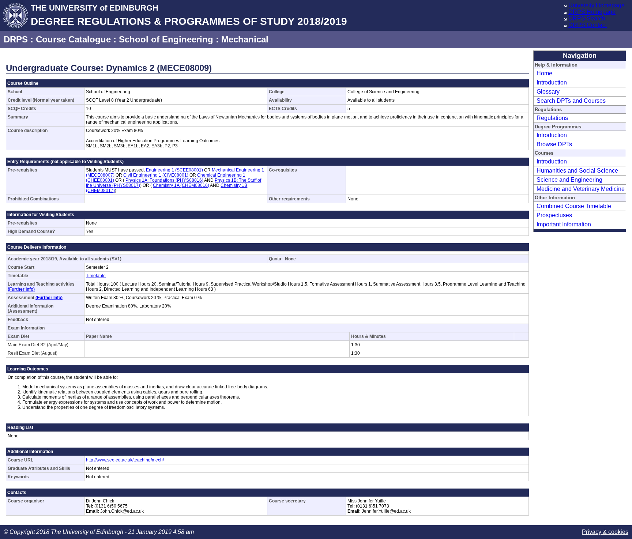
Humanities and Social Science (577, 170)
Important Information (564, 224)
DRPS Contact (587, 25)
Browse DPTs (554, 144)
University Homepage (596, 5)
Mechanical (244, 39)
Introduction (552, 82)
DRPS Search (586, 18)
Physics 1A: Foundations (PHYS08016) (164, 180)
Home (544, 73)
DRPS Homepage (592, 12)
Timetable (96, 275)
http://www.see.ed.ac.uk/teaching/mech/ (125, 460)
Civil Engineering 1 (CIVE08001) (155, 175)
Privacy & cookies (605, 532)
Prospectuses (554, 215)
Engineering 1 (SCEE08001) (174, 170)
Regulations (552, 118)
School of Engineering (166, 39)
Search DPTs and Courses (571, 101)
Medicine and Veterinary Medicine (581, 189)
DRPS (16, 39)
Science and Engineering (569, 180)
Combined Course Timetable (574, 206)
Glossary (548, 91)
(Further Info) (21, 289)
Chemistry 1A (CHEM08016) (181, 185)
